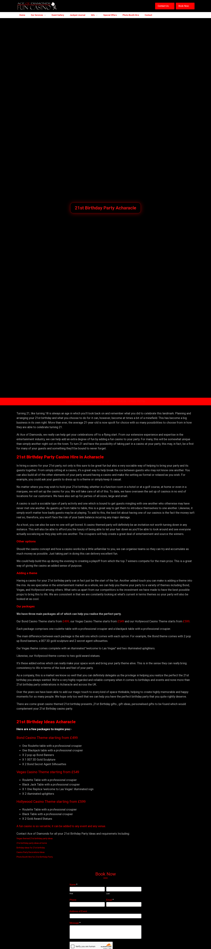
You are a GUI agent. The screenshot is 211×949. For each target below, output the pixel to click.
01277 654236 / (119, 401)
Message (75, 923)
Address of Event (78, 911)
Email (110, 900)
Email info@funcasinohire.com (83, 401)
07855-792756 (136, 401)
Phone (73, 900)
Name (73, 884)
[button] (164, 6)
